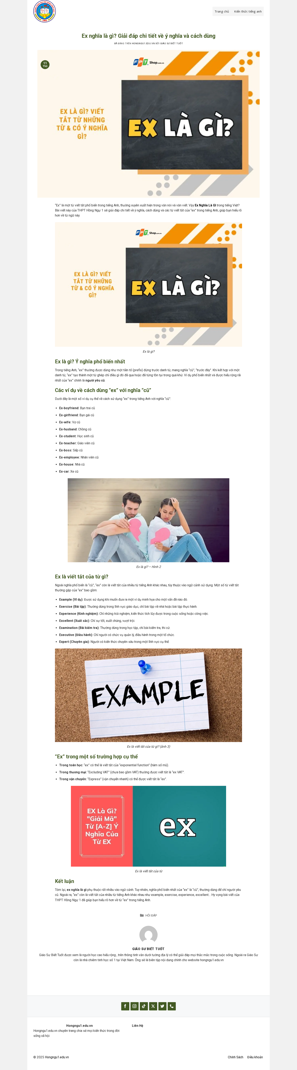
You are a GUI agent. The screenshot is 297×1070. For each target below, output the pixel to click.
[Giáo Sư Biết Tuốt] (148, 935)
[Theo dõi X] (153, 1006)
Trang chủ (222, 11)
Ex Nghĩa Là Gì (205, 205)
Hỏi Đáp (151, 915)
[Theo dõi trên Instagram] (135, 1006)
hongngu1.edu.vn (143, 43)
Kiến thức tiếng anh (248, 11)
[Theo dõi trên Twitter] (162, 1006)
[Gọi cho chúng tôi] (172, 1006)
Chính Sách (235, 1057)
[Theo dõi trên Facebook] (125, 1006)
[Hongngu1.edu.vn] (53, 11)
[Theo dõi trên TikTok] (144, 1006)
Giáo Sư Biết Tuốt (171, 43)
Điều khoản (255, 1057)
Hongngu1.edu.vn (57, 1057)
